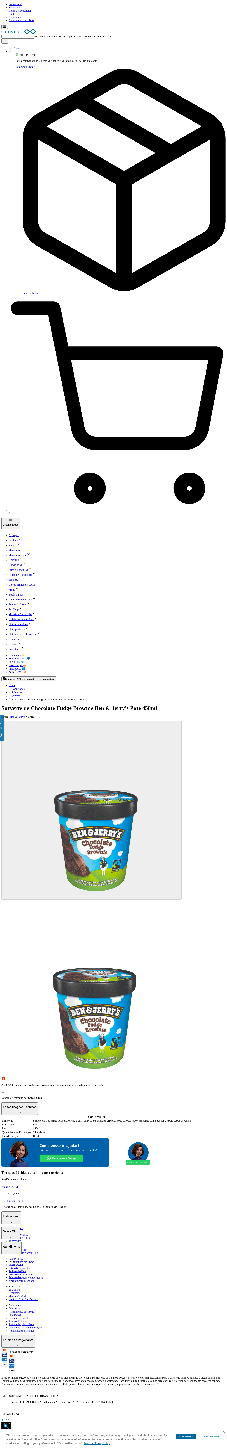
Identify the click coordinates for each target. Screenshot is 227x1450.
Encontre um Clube (19, 1274)
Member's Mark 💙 (20, 658)
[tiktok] (5, 1420)
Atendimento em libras (21, 20)
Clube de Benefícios (20, 10)
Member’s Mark (18, 1296)
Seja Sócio (14, 47)
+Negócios (15, 1314)
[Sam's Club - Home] (18, 33)
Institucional (15, 4)
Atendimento (16, 17)
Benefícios (14, 1292)
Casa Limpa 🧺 (17, 665)
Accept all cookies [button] (186, 1436)
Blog (11, 13)
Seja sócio (14, 1289)
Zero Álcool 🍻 (17, 671)
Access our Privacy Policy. (97, 1443)
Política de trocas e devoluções (26, 1277)
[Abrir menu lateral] (4, 27)
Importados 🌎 (17, 668)
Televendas (15, 1240)
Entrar (30, 66)
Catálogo (14, 1267)
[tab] (91, 810)
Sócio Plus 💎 (17, 661)
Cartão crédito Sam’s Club (23, 1252)
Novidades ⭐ (17, 655)
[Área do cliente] (10, 51)
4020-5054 (12, 1187)
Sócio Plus (14, 7)
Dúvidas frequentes (19, 1268)
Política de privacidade (21, 1324)
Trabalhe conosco (18, 1270)
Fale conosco (16, 1258)
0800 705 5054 (14, 1200)
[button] (209, 1436)
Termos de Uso (17, 1321)
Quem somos (16, 1264)
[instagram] (8, 1420)
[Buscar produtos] (4, 41)
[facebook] (2, 1420)
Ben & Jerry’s (17, 716)
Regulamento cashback (21, 1280)
